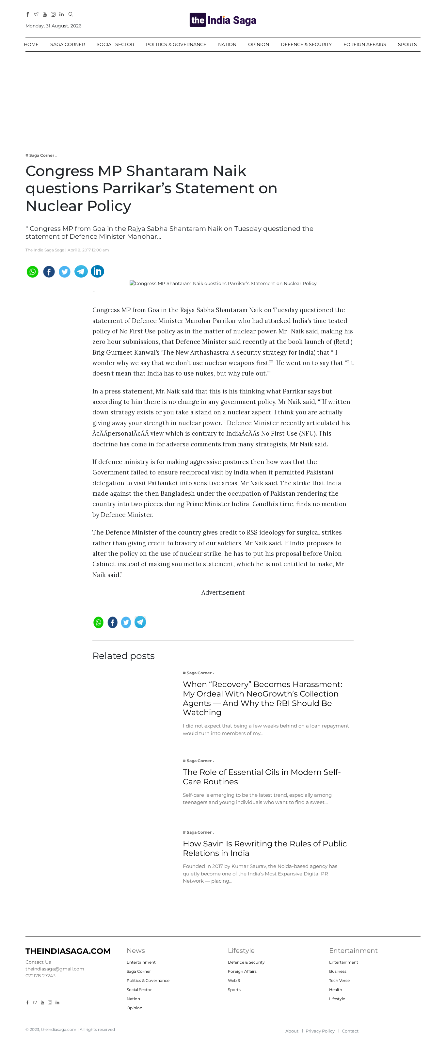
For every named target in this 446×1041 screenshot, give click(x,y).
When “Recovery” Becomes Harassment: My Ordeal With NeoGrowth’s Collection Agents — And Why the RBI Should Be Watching (262, 698)
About (291, 1030)
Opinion (258, 44)
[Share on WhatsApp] (32, 271)
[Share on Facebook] (48, 271)
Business (337, 971)
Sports (407, 44)
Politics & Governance (176, 44)
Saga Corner (67, 44)
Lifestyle (337, 998)
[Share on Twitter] (65, 271)
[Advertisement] (223, 98)
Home (31, 44)
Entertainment (141, 962)
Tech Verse (339, 980)
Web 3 (234, 980)
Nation (227, 44)
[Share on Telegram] (81, 271)
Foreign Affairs (364, 44)
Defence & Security (306, 44)
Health (335, 989)
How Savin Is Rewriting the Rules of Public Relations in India (265, 848)
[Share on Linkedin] (97, 271)
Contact (350, 1030)
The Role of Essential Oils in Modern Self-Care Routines (262, 776)
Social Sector (115, 44)
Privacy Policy (320, 1030)
